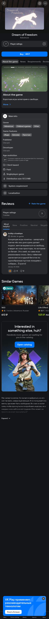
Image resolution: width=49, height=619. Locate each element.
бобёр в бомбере (15, 234)
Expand (22, 263)
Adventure (24, 38)
